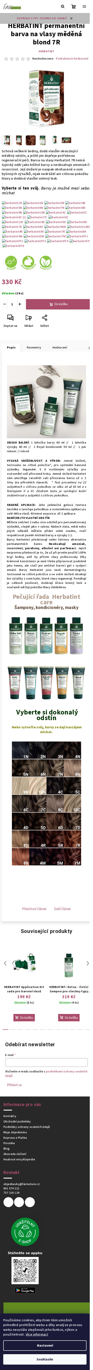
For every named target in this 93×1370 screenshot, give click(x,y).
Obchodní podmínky (17, 1121)
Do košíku (61, 304)
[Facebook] (8, 1202)
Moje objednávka (15, 1132)
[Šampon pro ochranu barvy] (15, 635)
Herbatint (46, 51)
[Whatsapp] (30, 1202)
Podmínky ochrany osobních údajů (26, 1127)
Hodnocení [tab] (60, 347)
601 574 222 (11, 1188)
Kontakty (9, 1116)
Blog (6, 1149)
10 (80, 1029)
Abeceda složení (14, 1154)
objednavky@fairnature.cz (21, 1184)
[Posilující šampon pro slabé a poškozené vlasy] (61, 635)
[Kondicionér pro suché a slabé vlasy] (62, 683)
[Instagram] (19, 1202)
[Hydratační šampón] (46, 635)
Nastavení (45, 1345)
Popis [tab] (11, 347)
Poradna (9, 1143)
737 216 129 (11, 1193)
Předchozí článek (34, 909)
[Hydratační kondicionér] (30, 683)
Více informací (37, 1334)
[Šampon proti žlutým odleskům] (76, 635)
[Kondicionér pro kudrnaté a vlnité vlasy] (14, 683)
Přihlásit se (14, 1085)
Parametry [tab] (34, 347)
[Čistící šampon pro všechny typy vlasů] (30, 635)
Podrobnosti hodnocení (72, 59)
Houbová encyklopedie (19, 1159)
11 (88, 1029)
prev (5, 963)
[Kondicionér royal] (78, 683)
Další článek (62, 909)
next (87, 963)
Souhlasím (45, 1359)
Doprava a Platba (15, 1138)
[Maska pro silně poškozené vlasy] (46, 683)
